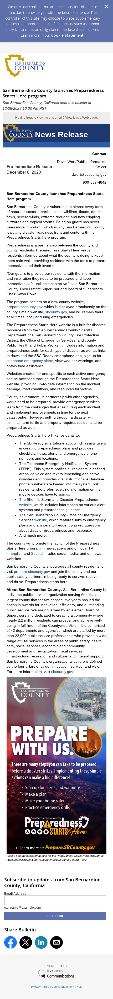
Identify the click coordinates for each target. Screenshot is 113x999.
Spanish (37, 553)
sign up (64, 494)
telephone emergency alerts (30, 361)
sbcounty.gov (56, 312)
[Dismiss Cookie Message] (106, 5)
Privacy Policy (40, 986)
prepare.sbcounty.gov (24, 307)
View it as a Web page (81, 117)
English (17, 553)
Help (79, 986)
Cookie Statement (67, 35)
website (25, 505)
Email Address (15, 894)
